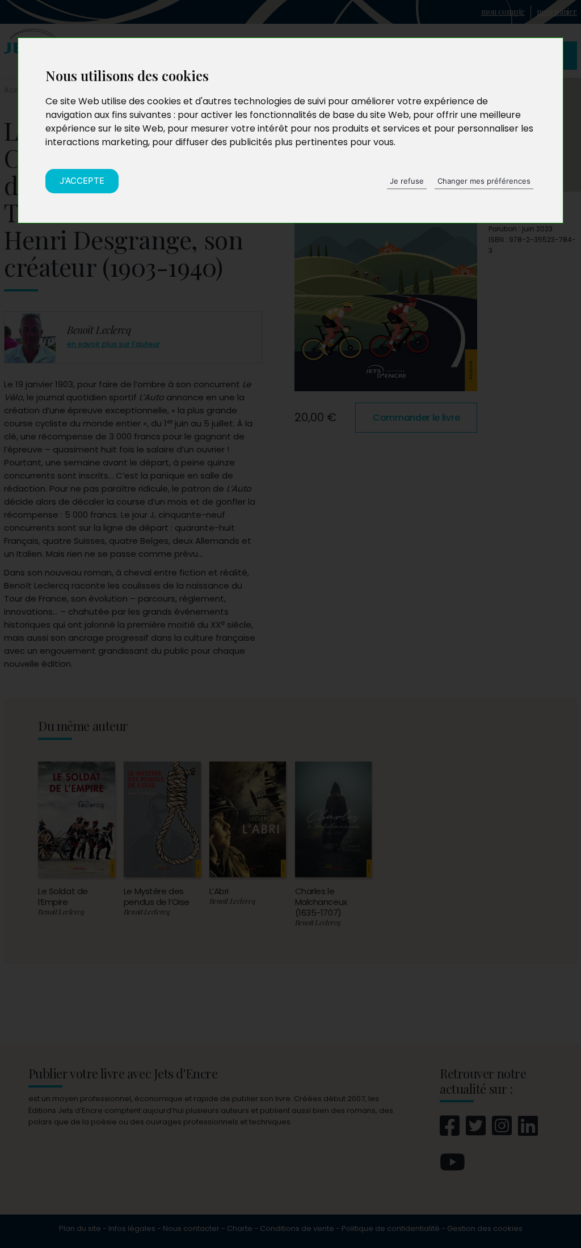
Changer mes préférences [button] (484, 180)
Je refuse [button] (407, 180)
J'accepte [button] (82, 180)
